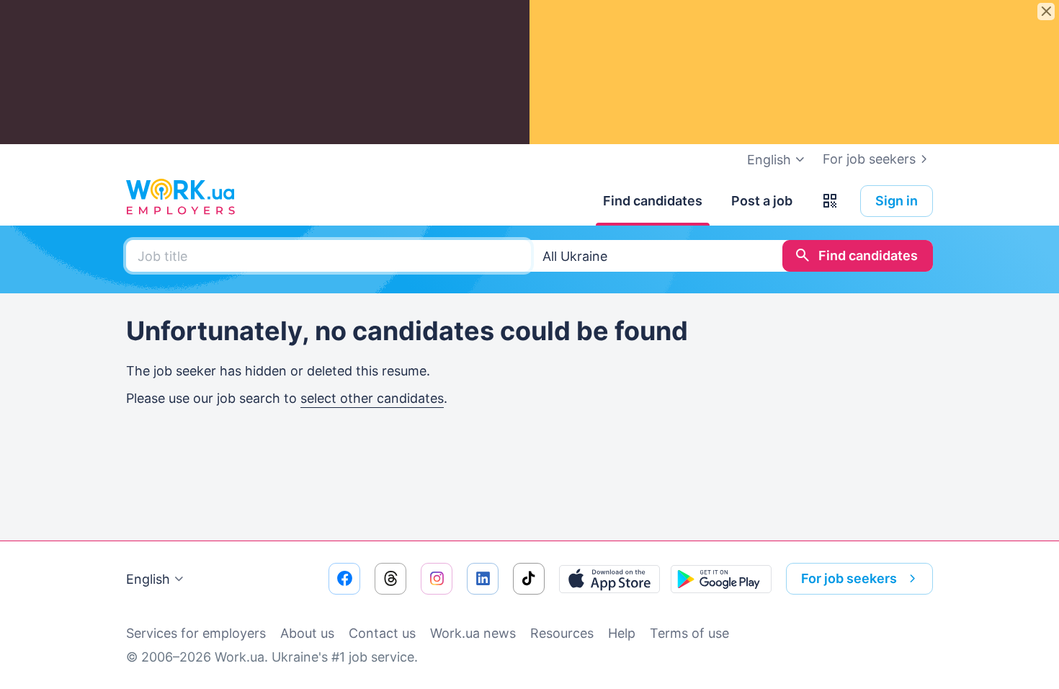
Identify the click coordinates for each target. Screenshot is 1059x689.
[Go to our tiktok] (529, 579)
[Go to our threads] (390, 579)
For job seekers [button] (849, 578)
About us (307, 633)
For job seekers (869, 158)
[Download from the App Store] (609, 579)
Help (621, 633)
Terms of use (689, 633)
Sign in (896, 200)
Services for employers (196, 633)
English (148, 579)
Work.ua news (473, 633)
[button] (830, 201)
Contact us (382, 633)
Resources (562, 633)
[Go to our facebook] (344, 579)
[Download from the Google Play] (721, 579)
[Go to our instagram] (436, 579)
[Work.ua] (180, 197)
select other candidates (372, 398)
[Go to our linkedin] (483, 579)
